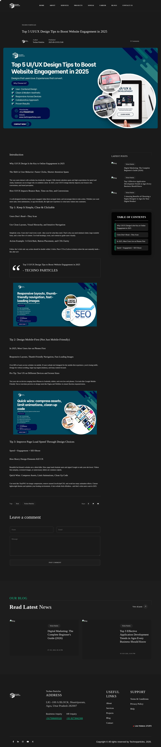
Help (132, 709)
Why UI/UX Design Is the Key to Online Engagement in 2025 (131, 227)
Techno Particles (29, 503)
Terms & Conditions (139, 699)
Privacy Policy (136, 704)
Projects (109, 713)
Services (110, 708)
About (109, 703)
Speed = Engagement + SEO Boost (129, 248)
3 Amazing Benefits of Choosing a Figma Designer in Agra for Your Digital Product (137, 198)
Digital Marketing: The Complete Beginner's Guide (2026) (137, 169)
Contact (109, 723)
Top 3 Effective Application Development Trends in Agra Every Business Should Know (137, 183)
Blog (108, 718)
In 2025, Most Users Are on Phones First (131, 241)
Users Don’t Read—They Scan (128, 235)
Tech (17, 503)
